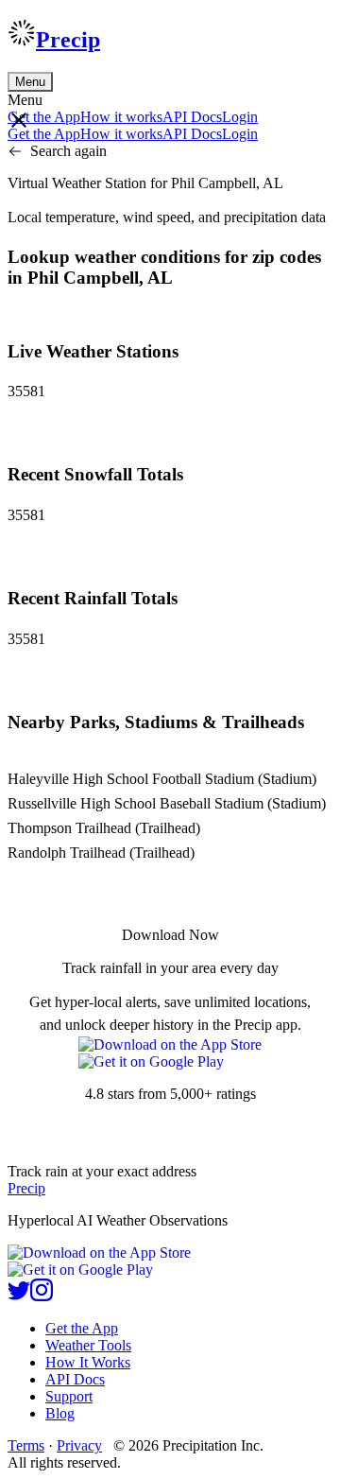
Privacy (79, 1445)
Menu (30, 82)
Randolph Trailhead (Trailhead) (101, 852)
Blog (60, 1413)
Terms (26, 1445)
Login (240, 117)
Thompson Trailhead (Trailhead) (104, 828)
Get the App (81, 1328)
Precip (68, 39)
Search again (68, 151)
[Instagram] (41, 1296)
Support (69, 1396)
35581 (26, 391)
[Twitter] (19, 1296)
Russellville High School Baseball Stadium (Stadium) (167, 803)
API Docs (192, 117)
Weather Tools (88, 1345)
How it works (121, 117)
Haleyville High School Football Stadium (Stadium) (162, 779)
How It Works (87, 1362)
